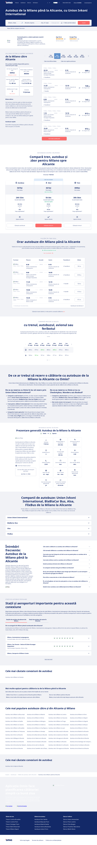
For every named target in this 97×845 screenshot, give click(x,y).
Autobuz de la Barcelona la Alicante (37, 735)
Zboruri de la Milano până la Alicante (59, 695)
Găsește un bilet (12, 75)
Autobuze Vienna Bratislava (43, 827)
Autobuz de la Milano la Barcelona (15, 718)
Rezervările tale (67, 2)
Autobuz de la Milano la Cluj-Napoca (37, 728)
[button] (45, 23)
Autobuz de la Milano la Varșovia (57, 718)
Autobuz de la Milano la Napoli (78, 718)
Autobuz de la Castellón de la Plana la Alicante (40, 748)
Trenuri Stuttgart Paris (12, 824)
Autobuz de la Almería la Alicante (79, 748)
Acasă (7, 774)
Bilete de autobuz (40, 816)
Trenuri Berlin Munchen (13, 827)
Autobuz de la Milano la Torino (78, 728)
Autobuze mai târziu (76, 306)
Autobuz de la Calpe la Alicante (14, 766)
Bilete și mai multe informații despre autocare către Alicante (66, 697)
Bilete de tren (10, 816)
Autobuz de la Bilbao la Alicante (57, 741)
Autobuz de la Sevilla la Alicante (79, 735)
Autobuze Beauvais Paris (42, 822)
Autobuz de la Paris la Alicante (14, 735)
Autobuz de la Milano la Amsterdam (58, 725)
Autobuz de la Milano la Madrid (36, 714)
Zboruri (29, 2)
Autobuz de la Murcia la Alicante (14, 741)
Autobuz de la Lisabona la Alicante (58, 735)
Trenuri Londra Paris (12, 822)
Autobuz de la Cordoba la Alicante (79, 745)
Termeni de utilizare (37, 840)
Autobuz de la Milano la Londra (57, 714)
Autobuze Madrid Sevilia (42, 824)
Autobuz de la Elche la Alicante (14, 748)
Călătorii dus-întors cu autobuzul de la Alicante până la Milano (23, 695)
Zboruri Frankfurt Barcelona (71, 827)
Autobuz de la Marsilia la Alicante (79, 738)
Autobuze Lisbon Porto (41, 829)
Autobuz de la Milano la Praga (57, 721)
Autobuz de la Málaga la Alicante (14, 738)
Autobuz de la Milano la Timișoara (15, 731)
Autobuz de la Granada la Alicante (36, 741)
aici (64, 311)
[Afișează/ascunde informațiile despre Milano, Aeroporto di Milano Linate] (89, 653)
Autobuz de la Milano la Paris (78, 714)
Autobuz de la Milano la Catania (14, 725)
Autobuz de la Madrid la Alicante (79, 731)
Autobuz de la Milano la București (15, 714)
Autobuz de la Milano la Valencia (36, 725)
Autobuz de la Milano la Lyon (56, 728)
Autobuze (23, 2)
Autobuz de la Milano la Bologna (36, 721)
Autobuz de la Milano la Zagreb (79, 721)
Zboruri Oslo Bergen (69, 824)
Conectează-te (88, 2)
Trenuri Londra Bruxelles (13, 819)
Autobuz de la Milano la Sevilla (14, 721)
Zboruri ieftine (67, 816)
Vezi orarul (12, 93)
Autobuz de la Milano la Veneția (14, 677)
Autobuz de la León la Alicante (35, 745)
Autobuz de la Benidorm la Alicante (58, 745)
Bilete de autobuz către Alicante (27, 774)
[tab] (50, 61)
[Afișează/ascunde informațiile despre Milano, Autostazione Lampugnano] (89, 638)
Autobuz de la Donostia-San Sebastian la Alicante (19, 745)
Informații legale (24, 840)
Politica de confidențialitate (53, 840)
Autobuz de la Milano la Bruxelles (14, 728)
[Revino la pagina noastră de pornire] (10, 3)
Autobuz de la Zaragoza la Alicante (58, 738)
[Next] (88, 56)
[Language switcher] (56, 3)
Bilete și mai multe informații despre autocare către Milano (23, 697)
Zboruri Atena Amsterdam (71, 819)
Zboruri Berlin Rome (69, 829)
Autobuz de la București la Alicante (58, 731)
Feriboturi (35, 2)
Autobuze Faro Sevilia (41, 819)
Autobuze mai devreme (21, 306)
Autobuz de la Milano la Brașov (79, 725)
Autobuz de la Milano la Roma (35, 718)
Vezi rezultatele (47, 253)
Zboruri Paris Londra (69, 822)
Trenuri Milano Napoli (12, 829)
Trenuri (17, 2)
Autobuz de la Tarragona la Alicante (58, 748)
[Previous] (25, 344)
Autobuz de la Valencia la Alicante (36, 738)
